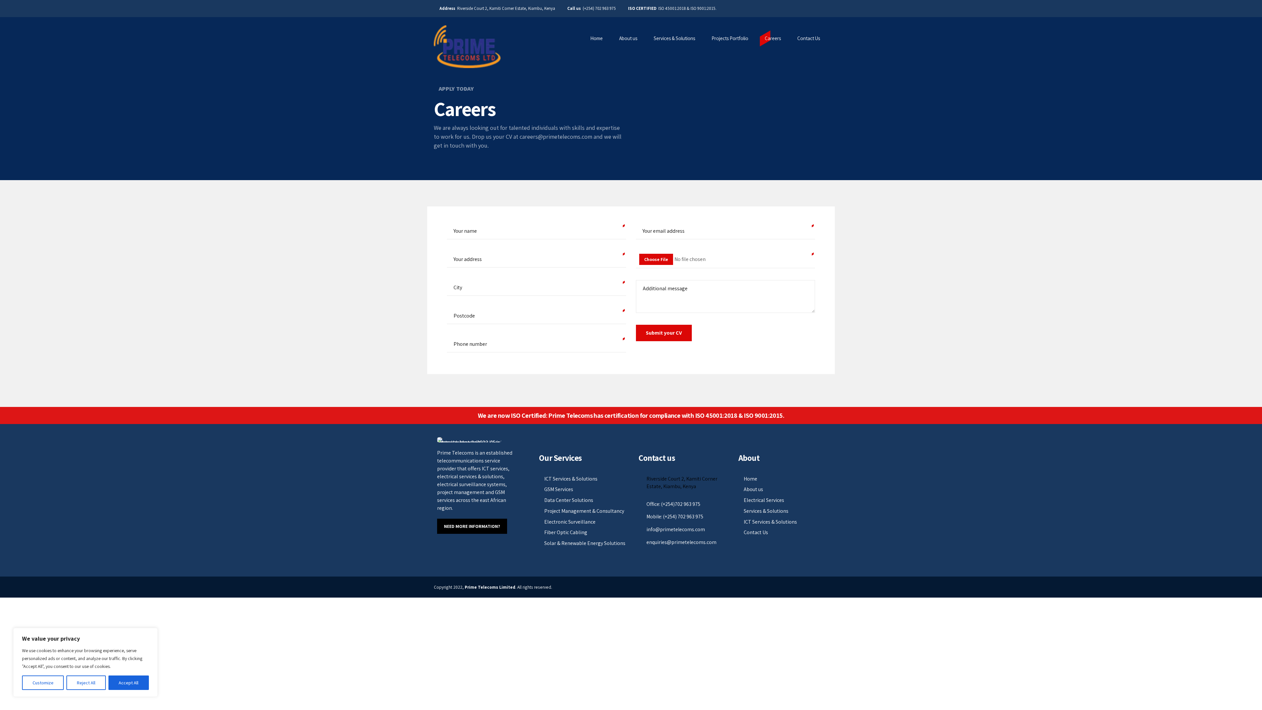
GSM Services (558, 489)
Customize (43, 683)
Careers (773, 38)
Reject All (86, 683)
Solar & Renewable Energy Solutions (584, 543)
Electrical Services (764, 500)
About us (628, 38)
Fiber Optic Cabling (565, 532)
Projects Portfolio (730, 38)
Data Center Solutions (568, 500)
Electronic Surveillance (570, 521)
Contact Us (808, 38)
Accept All (128, 683)
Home (596, 38)
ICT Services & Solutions (570, 478)
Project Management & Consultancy (584, 511)
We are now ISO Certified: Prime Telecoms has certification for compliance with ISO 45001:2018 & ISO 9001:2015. (631, 415)
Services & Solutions (674, 38)
